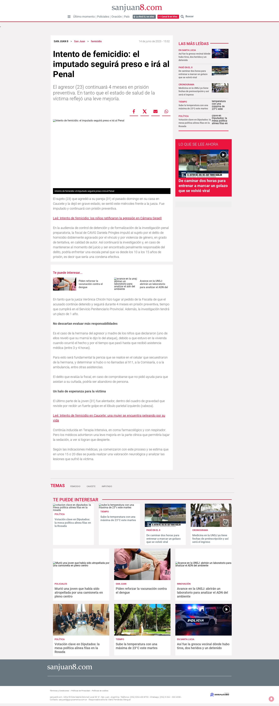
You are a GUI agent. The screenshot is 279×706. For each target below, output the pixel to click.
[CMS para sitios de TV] (208, 695)
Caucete (91, 486)
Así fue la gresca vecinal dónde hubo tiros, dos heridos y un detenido (194, 56)
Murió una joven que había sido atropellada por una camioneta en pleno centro (79, 592)
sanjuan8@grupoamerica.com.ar (73, 700)
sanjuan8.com (56, 697)
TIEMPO (183, 101)
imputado (107, 486)
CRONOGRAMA (186, 84)
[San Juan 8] (69, 670)
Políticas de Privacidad (80, 691)
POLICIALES (61, 584)
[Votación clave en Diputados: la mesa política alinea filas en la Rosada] (73, 510)
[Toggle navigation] (69, 16)
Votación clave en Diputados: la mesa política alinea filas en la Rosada (195, 122)
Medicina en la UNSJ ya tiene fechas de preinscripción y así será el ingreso (194, 91)
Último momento (84, 16)
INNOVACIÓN (184, 584)
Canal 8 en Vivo (169, 16)
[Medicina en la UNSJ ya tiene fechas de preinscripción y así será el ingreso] (211, 526)
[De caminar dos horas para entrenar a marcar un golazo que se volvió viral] (165, 526)
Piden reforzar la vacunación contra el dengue (91, 284)
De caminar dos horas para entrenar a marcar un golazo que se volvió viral (193, 74)
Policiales (103, 16)
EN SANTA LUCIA (187, 50)
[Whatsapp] (166, 111)
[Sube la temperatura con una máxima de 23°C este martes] (119, 507)
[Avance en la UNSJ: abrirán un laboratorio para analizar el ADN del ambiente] (125, 284)
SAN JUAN (121, 584)
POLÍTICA (184, 116)
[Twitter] (144, 111)
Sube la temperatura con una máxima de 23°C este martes (118, 518)
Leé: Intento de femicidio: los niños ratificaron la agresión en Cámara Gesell (107, 218)
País (126, 16)
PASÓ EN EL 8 (185, 67)
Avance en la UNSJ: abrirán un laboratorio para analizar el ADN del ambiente (154, 285)
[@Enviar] (155, 111)
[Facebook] (133, 111)
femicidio (75, 486)
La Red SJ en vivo (145, 16)
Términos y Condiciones (59, 691)
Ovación (116, 16)
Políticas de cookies (100, 691)
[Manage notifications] (271, 698)
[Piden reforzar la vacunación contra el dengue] (64, 284)
